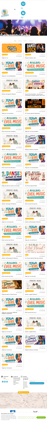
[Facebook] (7, 381)
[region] (23, 416)
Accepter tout (41, 417)
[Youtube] (5, 381)
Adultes (20, 40)
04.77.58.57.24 (6, 379)
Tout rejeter (32, 417)
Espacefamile (22, 17)
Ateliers (25, 40)
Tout (15, 40)
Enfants (31, 40)
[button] (15, 9)
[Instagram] (3, 381)
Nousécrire (22, 8)
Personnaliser (22, 417)
